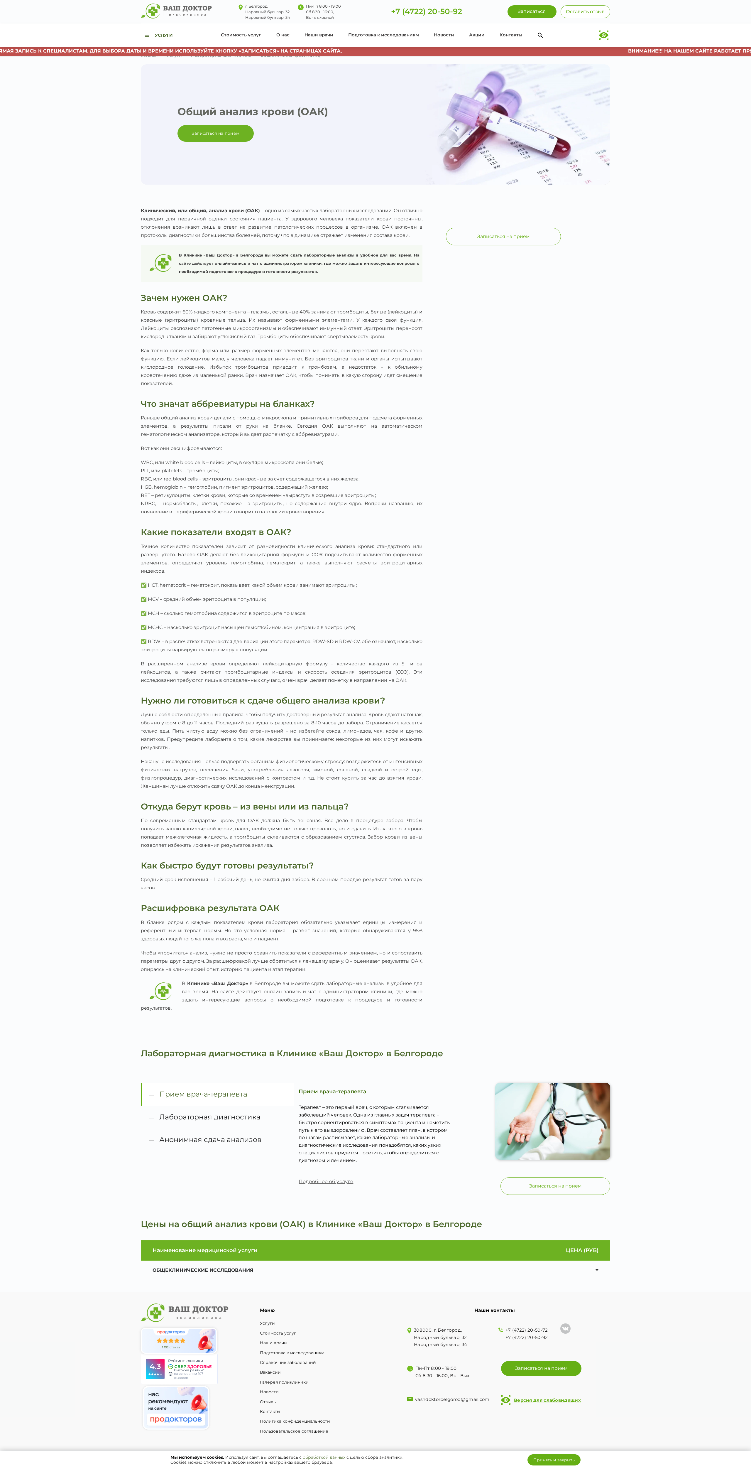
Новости (444, 35)
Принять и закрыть (554, 1460)
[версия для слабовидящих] (603, 35)
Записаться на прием (216, 133)
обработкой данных (324, 1457)
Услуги (267, 1323)
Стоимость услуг (241, 35)
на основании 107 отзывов (188, 1375)
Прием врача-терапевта (203, 1094)
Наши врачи (319, 35)
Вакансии (270, 1372)
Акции (477, 35)
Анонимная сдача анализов (210, 1139)
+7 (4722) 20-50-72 (526, 1330)
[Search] (540, 35)
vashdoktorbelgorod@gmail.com (452, 1399)
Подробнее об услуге (326, 1181)
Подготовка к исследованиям (383, 35)
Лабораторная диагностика (210, 1117)
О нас (283, 35)
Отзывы (268, 1401)
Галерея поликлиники (284, 1382)
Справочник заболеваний (288, 1362)
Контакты (511, 35)
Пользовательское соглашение (294, 1431)
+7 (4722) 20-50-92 (426, 11)
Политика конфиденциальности (295, 1421)
